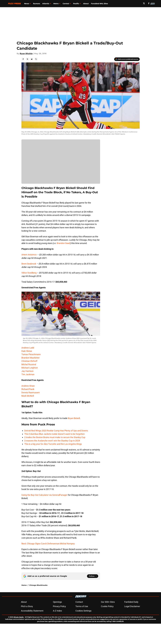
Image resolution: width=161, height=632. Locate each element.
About (86, 4)
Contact (79, 602)
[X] (144, 3)
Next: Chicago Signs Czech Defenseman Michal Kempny (48, 543)
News (26, 4)
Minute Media (18, 617)
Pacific (76, 4)
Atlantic (45, 4)
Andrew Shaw (28, 386)
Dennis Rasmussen (30, 392)
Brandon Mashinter (30, 357)
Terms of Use (81, 606)
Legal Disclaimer (132, 606)
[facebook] (148, 3)
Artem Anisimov (29, 254)
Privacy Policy (59, 606)
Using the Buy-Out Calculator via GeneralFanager (44, 495)
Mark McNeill (27, 396)
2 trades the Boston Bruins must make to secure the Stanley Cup (54, 437)
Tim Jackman (27, 374)
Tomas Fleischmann (31, 354)
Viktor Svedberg (28, 273)
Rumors (36, 4)
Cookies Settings (83, 610)
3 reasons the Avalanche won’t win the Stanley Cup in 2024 (52, 440)
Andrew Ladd (27, 347)
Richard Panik (27, 389)
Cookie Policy (107, 606)
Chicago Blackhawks (38, 585)
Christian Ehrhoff (29, 361)
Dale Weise (26, 351)
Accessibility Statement (32, 610)
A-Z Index (57, 610)
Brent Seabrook (28, 263)
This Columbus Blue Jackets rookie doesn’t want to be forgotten (54, 434)
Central (66, 4)
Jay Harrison (27, 371)
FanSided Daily (131, 602)
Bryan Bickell (74, 418)
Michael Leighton (29, 367)
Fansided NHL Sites (99, 4)
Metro (56, 4)
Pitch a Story (27, 606)
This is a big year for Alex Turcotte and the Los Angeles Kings (53, 444)
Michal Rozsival (28, 364)
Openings (57, 602)
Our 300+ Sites (108, 602)
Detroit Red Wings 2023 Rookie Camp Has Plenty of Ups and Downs (56, 430)
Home (24, 585)
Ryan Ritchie (26, 53)
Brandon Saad (63, 243)
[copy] (36, 59)
